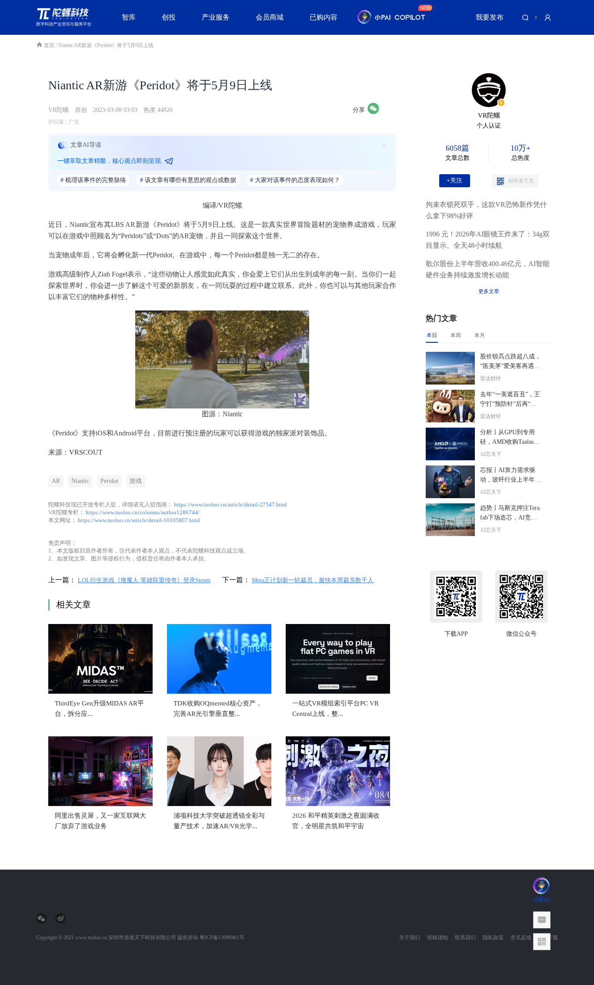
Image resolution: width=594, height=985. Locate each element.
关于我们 (409, 937)
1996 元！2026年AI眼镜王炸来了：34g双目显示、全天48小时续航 (488, 239)
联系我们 (465, 937)
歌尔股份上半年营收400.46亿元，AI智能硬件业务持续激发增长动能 (488, 269)
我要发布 (490, 17)
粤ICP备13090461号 (222, 937)
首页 (50, 45)
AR (56, 481)
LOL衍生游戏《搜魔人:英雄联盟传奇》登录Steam (144, 580)
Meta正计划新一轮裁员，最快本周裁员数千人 (313, 580)
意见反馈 (521, 937)
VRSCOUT (86, 452)
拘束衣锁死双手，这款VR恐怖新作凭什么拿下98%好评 (486, 210)
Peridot (109, 481)
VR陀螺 (58, 110)
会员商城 (270, 17)
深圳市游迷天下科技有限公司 (142, 937)
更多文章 (488, 291)
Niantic (80, 481)
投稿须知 (437, 937)
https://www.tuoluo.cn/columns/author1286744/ (143, 512)
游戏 (136, 481)
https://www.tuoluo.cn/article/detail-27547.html (230, 504)
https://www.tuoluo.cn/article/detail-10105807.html (139, 520)
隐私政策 (493, 937)
